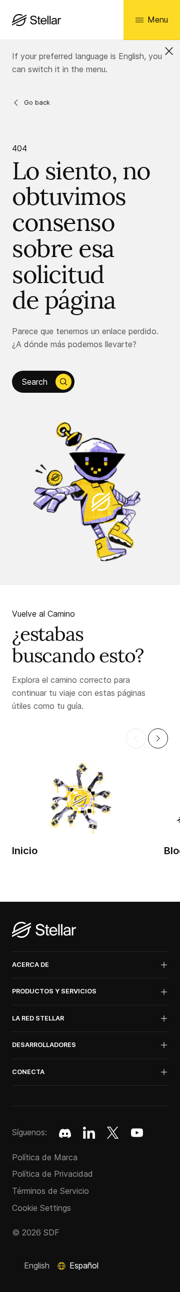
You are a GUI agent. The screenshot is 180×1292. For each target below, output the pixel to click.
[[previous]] (136, 738)
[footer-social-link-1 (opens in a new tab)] (89, 1133)
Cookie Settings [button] (41, 1208)
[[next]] (158, 738)
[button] (169, 51)
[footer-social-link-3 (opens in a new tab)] (137, 1133)
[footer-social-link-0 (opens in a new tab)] (65, 1133)
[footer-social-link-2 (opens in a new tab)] (113, 1133)
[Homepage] (44, 930)
